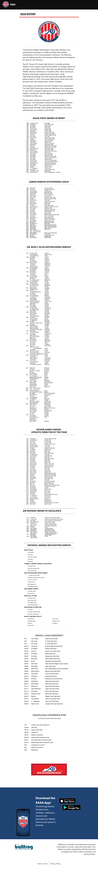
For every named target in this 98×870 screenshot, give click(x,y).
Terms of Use (42, 864)
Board (23, 12)
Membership (91, 12)
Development (44, 12)
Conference (12, 12)
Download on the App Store (67, 801)
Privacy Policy (55, 864)
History (79, 12)
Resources (57, 12)
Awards (31, 12)
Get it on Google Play (71, 807)
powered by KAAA (24, 847)
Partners (69, 12)
